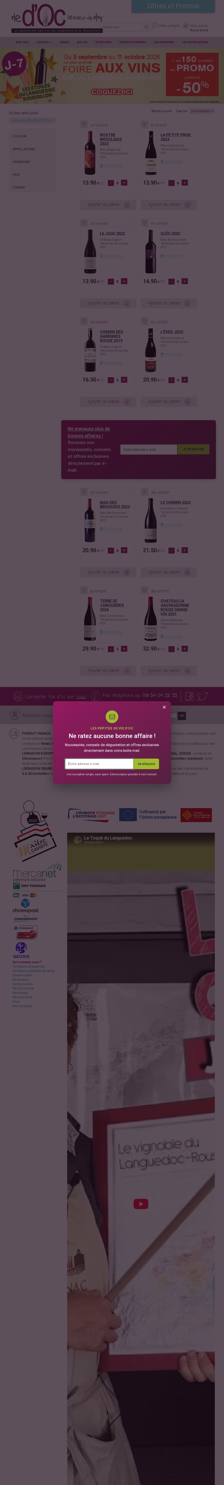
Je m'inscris (146, 764)
